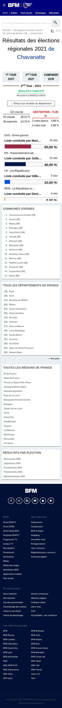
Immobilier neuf (38, 539)
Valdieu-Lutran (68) (18, 263)
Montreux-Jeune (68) (19, 254)
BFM (5, 12)
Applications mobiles (12, 574)
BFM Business (37, 631)
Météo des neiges (11, 565)
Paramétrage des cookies (14, 606)
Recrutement (9, 598)
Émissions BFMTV (11, 535)
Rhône (12, 304)
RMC (5, 661)
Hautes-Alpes (15, 352)
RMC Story (8, 674)
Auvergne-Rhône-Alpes (15, 387)
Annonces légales (39, 557)
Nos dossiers (9, 548)
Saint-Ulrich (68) (17, 232)
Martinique (9, 434)
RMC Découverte (11, 669)
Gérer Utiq (36, 606)
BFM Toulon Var (38, 656)
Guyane (7, 426)
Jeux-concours (38, 548)
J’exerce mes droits (12, 611)
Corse (6, 413)
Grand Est (9, 417)
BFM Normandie (10, 656)
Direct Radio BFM (11, 531)
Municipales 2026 (12, 459)
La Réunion (9, 430)
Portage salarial (38, 544)
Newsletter (35, 501)
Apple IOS (43, 501)
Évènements (8, 552)
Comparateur (37, 526)
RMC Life (35, 665)
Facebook (11, 501)
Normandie (9, 439)
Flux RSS (27, 501)
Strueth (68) (14, 237)
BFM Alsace (36, 639)
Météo (6, 561)
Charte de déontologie (13, 615)
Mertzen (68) (15, 258)
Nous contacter (10, 594)
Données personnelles (13, 602)
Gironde (13, 317)
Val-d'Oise (14, 343)
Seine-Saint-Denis (18, 309)
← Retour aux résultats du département (31, 103)
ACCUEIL (6, 29)
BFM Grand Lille (10, 648)
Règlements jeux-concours (43, 552)
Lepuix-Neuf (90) (17, 271)
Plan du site (8, 578)
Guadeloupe (10, 421)
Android (51, 501)
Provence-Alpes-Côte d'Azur (17, 382)
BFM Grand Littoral (39, 648)
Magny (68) (14, 223)
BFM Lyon (7, 652)
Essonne (13, 339)
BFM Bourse (8, 635)
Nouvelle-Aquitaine (13, 391)
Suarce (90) (14, 219)
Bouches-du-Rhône (18, 300)
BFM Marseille (37, 652)
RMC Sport (36, 661)
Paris (11, 291)
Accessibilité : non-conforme (44, 615)
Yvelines (13, 322)
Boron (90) (14, 275)
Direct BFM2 (8, 526)
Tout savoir (26, 12)
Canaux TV (8, 544)
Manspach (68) (16, 245)
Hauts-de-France (12, 378)
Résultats (54, 12)
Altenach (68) (15, 241)
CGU (33, 611)
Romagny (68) (16, 228)
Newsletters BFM (11, 569)
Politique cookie (38, 602)
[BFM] (4, 5)
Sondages (40, 12)
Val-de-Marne (15, 335)
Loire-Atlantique (17, 330)
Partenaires (8, 557)
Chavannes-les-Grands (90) (22, 215)
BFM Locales (9, 639)
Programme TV (10, 539)
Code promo (36, 522)
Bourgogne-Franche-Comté (28, 29)
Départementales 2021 (14, 476)
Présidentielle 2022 (13, 472)
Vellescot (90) (15, 249)
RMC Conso (36, 669)
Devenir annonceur (39, 594)
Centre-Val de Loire (13, 408)
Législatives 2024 (12, 463)
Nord (11, 296)
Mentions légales (38, 598)
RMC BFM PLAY (10, 665)
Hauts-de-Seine (16, 313)
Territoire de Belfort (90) (15, 33)
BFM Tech (35, 635)
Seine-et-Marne (16, 326)
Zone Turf (35, 674)
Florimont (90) (16, 267)
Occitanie (8, 443)
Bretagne (8, 404)
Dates (14, 12)
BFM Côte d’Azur (10, 644)
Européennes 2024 (13, 467)
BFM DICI (35, 644)
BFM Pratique (37, 531)
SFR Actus (7, 678)
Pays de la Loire (12, 395)
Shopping (35, 535)
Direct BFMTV (9, 522)
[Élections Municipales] (19, 5)
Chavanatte (36, 33)
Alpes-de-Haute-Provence (21, 348)
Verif (33, 678)
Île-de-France (10, 374)
